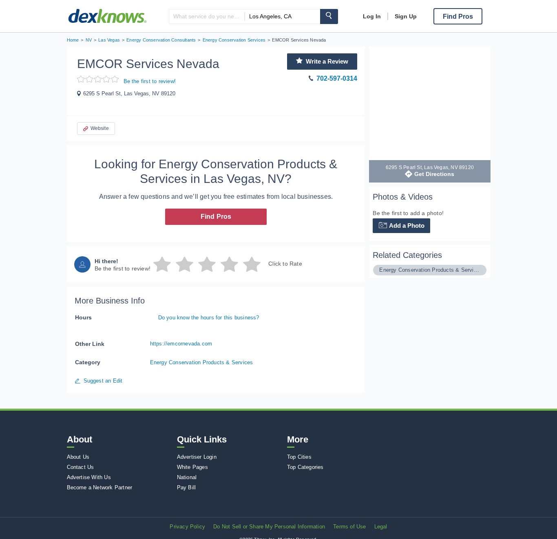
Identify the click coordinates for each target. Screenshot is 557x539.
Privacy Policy (187, 527)
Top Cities (299, 457)
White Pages (192, 467)
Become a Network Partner (100, 487)
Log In (372, 16)
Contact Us (80, 467)
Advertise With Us (89, 477)
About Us (78, 457)
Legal (380, 527)
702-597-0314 (336, 78)
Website (100, 128)
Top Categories (305, 467)
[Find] (329, 16)
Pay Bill (186, 487)
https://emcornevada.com (181, 344)
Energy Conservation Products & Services (201, 362)
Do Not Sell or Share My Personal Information (269, 527)
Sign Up (406, 16)
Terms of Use (349, 527)
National (187, 477)
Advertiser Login (197, 457)
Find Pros (216, 216)
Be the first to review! (150, 81)
